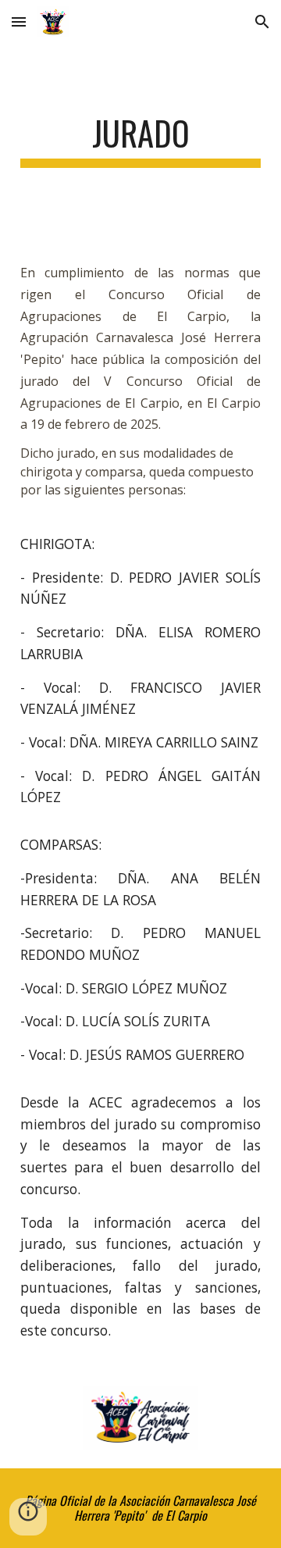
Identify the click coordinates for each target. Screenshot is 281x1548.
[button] (18, 21)
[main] (140, 140)
